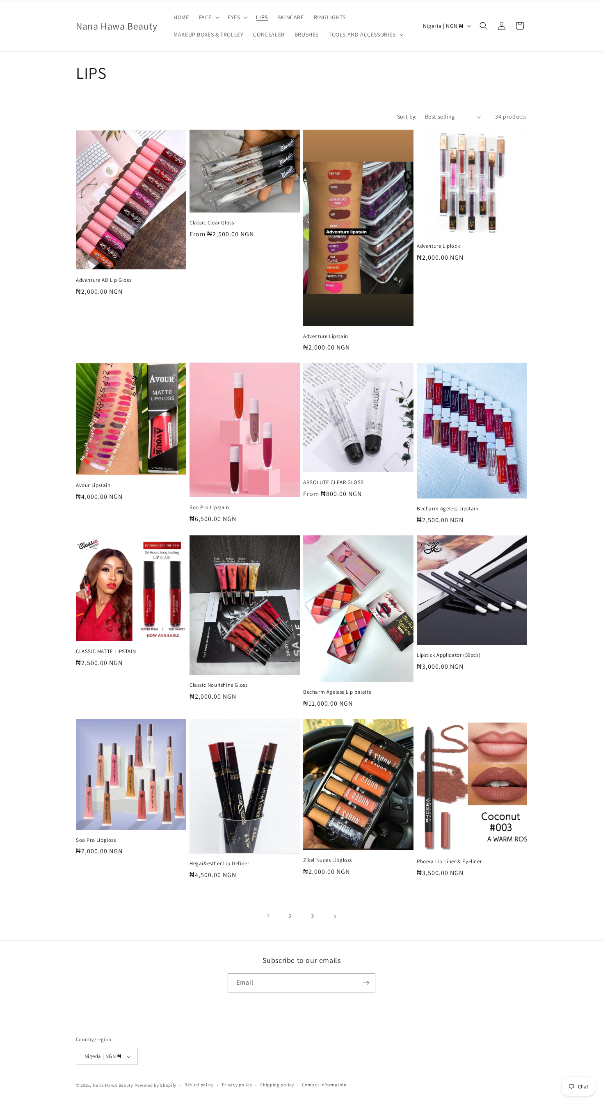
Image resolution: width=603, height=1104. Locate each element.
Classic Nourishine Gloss (218, 685)
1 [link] (268, 916)
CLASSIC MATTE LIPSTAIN (106, 651)
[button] (208, 17)
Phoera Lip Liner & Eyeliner (449, 861)
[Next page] (335, 916)
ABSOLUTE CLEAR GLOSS (333, 482)
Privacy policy (237, 1085)
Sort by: (407, 116)
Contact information (324, 1085)
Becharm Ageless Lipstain (447, 508)
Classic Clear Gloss (212, 222)
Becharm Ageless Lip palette (337, 692)
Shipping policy (277, 1085)
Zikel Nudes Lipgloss (327, 860)
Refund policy (199, 1085)
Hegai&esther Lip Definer (219, 863)
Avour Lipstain (93, 485)
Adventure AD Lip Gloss (103, 280)
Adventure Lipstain (325, 336)
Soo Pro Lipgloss (96, 840)
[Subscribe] (366, 982)
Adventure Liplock (438, 246)
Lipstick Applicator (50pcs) (448, 655)
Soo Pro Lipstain (209, 507)
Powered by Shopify (156, 1085)
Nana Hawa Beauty (113, 1085)
